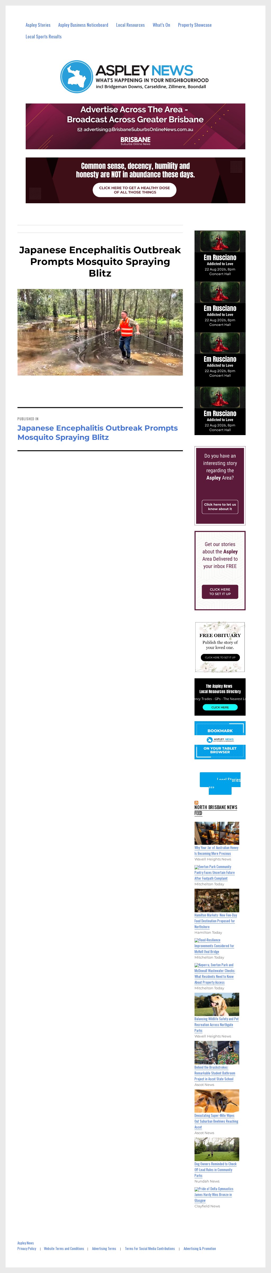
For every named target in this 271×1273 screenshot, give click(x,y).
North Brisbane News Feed (216, 810)
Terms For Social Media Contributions (150, 1248)
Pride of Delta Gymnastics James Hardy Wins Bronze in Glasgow (214, 1194)
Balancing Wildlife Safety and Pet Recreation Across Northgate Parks (217, 1024)
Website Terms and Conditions (64, 1248)
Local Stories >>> (225, 783)
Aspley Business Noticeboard (83, 24)
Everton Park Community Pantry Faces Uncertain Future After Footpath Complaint (215, 872)
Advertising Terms (104, 1248)
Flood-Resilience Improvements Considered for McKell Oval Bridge (214, 945)
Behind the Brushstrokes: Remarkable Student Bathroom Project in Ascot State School (215, 1072)
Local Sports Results (44, 36)
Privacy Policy (26, 1248)
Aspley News (25, 1242)
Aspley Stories (38, 24)
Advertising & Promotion (200, 1248)
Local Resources (130, 24)
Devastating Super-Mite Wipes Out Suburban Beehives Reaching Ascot (216, 1121)
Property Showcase (195, 24)
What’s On (161, 24)
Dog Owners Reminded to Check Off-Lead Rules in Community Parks (216, 1169)
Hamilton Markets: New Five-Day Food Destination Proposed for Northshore (216, 920)
